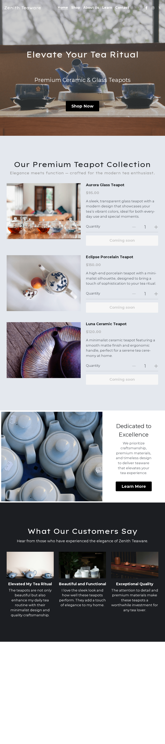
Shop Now (82, 106)
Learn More (134, 486)
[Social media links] (146, 7)
